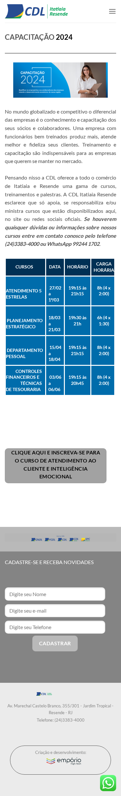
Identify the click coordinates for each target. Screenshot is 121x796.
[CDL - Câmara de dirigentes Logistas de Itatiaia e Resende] (36, 11)
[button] (112, 11)
